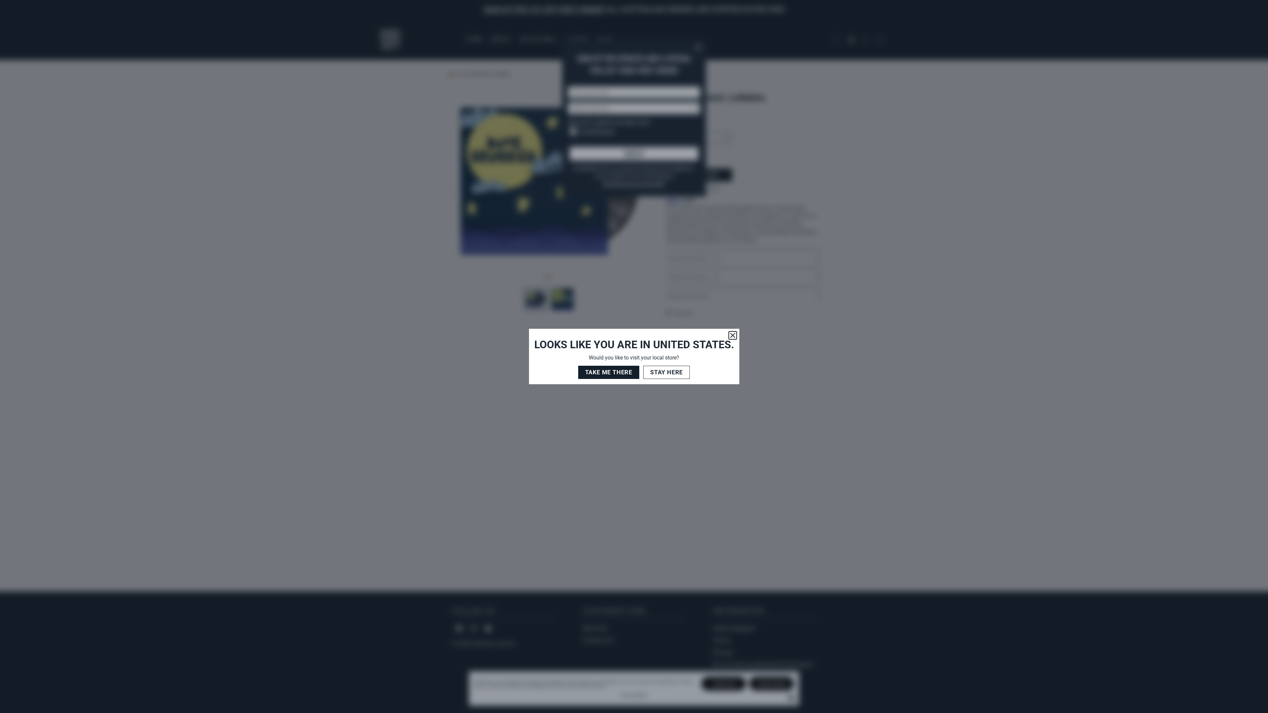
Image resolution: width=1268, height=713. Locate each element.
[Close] (733, 335)
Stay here (666, 372)
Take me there (608, 372)
